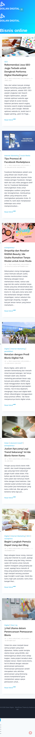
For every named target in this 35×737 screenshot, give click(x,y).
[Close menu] (0, 720)
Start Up (14, 625)
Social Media (25, 156)
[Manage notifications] (30, 732)
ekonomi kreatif (16, 443)
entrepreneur (9, 248)
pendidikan (8, 351)
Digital (6, 349)
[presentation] (18, 47)
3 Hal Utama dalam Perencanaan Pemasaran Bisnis (18, 632)
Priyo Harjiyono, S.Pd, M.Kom (19, 78)
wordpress (8, 539)
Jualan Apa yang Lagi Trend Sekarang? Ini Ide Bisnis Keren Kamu (17, 452)
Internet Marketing (11, 156)
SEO (6, 62)
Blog (3, 733)
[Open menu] (22, 10)
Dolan (6, 443)
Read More (10, 120)
